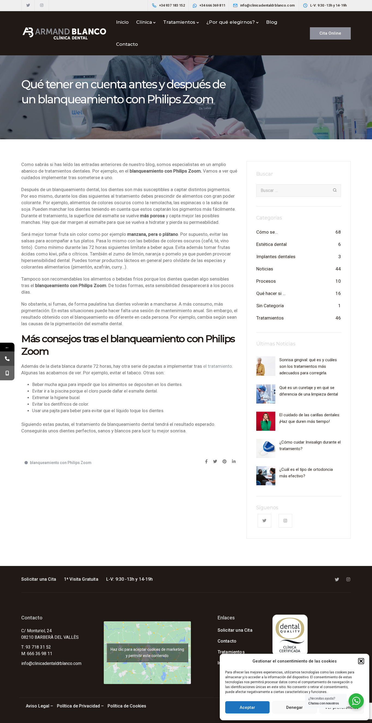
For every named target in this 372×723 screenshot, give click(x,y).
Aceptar (247, 707)
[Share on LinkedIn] (234, 462)
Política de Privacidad (78, 706)
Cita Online (330, 33)
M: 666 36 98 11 (36, 653)
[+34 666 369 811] (7, 373)
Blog (271, 22)
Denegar (294, 707)
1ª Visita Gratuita (81, 579)
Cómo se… (267, 232)
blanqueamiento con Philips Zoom (61, 462)
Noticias (264, 269)
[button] (361, 661)
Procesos (266, 281)
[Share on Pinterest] (224, 462)
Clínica (144, 22)
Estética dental (271, 244)
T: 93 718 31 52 (36, 647)
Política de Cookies (127, 706)
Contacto (127, 44)
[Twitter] (28, 5)
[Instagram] (41, 5)
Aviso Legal (37, 706)
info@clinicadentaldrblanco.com (51, 663)
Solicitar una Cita (38, 579)
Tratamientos (179, 22)
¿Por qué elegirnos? (230, 22)
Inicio (122, 22)
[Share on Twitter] (215, 462)
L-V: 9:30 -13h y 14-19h (129, 579)
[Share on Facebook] (206, 462)
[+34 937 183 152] (7, 358)
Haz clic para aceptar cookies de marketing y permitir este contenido (147, 652)
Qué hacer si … (271, 293)
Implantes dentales (275, 256)
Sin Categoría (270, 305)
